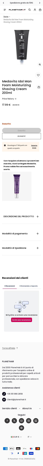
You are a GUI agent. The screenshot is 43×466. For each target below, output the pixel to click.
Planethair (14, 459)
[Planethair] (17, 9)
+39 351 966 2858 (15, 393)
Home (6, 16)
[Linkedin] (35, 420)
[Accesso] (35, 9)
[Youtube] (21, 420)
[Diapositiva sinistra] (3, 2)
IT (28, 436)
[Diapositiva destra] (39, 2)
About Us (27, 408)
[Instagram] (28, 420)
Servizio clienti (9, 408)
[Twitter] (14, 420)
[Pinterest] (21, 427)
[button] (29, 9)
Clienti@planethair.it (16, 399)
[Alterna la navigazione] (4, 9)
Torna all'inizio (8, 348)
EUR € (16, 436)
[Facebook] (7, 420)
